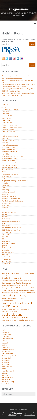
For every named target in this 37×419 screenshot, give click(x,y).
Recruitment (6, 234)
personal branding (21, 295)
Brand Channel (7, 334)
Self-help (5, 237)
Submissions (23, 409)
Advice (4, 107)
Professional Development (11, 221)
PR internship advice (7, 300)
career (20, 273)
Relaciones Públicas (7, 320)
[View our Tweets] (7, 58)
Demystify (5, 143)
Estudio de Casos (7, 170)
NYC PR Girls (6, 352)
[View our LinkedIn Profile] (18, 58)
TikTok (26, 320)
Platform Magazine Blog (10, 356)
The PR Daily (6, 380)
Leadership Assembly (9, 192)
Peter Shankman (7, 354)
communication (22, 280)
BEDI (9, 273)
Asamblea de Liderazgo (10, 109)
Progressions (18, 413)
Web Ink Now (6, 384)
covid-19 (30, 280)
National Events (7, 203)
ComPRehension (7, 339)
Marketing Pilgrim (8, 349)
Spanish (4, 246)
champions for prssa (19, 276)
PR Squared (6, 364)
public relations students (15, 317)
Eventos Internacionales (10, 174)
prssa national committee (9, 312)
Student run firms (8, 248)
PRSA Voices (6, 225)
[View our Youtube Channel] (14, 58)
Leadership (5, 190)
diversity (5, 285)
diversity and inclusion (18, 285)
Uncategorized (7, 259)
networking (8, 295)
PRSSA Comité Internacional (11, 228)
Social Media (6, 241)
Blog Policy (13, 409)
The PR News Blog (8, 382)
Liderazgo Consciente (9, 196)
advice (4, 273)
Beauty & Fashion (7, 116)
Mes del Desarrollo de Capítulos (13, 201)
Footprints (5, 343)
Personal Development (9, 212)
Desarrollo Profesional (9, 152)
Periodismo (5, 210)
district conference (8, 283)
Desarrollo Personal (8, 147)
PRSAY (4, 369)
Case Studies (6, 120)
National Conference (27, 292)
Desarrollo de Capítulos (10, 145)
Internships (5, 185)
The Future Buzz (7, 377)
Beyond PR (5, 332)
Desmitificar (6, 154)
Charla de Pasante (8, 129)
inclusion (4, 290)
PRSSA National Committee (11, 230)
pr (17, 298)
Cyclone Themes (30, 415)
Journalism (5, 187)
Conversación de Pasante (10, 140)
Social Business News (9, 371)
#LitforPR (5, 105)
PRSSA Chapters (20, 306)
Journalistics (6, 347)
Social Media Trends (8, 243)
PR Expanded (6, 358)
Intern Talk (5, 183)
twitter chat (31, 320)
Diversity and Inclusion (9, 167)
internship (11, 290)
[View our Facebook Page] (10, 58)
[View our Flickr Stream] (21, 58)
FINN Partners (27, 287)
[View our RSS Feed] (3, 58)
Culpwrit (4, 341)
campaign (14, 273)
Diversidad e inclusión (9, 165)
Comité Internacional (9, 132)
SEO (3, 239)
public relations (12, 314)
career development (7, 276)
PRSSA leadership (24, 309)
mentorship (14, 292)
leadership (6, 293)
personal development (9, 298)
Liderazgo (5, 194)
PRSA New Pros (7, 367)
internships (30, 290)
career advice (29, 273)
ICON (3, 179)
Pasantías (5, 208)
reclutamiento (6, 232)
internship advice (21, 290)
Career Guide (6, 118)
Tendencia (5, 250)
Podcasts (5, 217)
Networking (5, 205)
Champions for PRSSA (9, 123)
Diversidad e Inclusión (9, 163)
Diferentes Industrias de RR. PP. (12, 156)
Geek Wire (5, 345)
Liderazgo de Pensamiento (11, 199)
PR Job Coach (6, 360)
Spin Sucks (5, 373)
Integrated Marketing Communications (15, 181)
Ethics (4, 172)
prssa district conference (10, 309)
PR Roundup (6, 219)
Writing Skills (6, 263)
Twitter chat (6, 257)
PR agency (21, 298)
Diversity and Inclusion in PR (10, 288)
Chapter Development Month (12, 127)
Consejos (5, 138)
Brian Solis (5, 336)
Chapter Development (9, 125)
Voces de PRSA (7, 261)
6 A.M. (4, 330)
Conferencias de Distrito (10, 136)
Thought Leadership (8, 252)
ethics (20, 288)
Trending (5, 255)
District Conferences (9, 161)
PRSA (3, 223)
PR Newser (5, 362)
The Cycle (5, 375)
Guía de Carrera (7, 176)
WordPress (12, 415)
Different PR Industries (9, 158)
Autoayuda (5, 111)
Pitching (4, 214)
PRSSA (10, 306)
